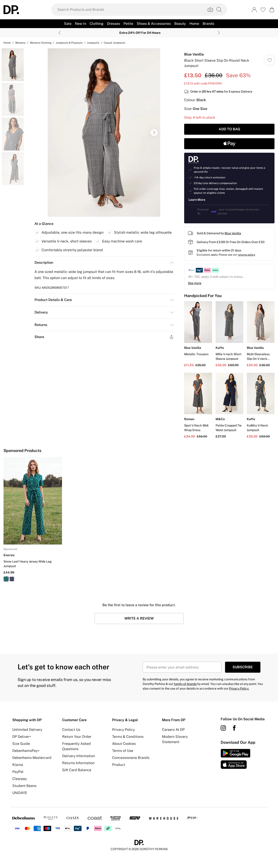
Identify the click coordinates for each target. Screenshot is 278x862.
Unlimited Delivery (27, 730)
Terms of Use (122, 751)
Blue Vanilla (194, 54)
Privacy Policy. (239, 688)
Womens (20, 42)
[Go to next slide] (154, 132)
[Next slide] (219, 32)
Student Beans (24, 786)
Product (118, 765)
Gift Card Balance (76, 770)
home (7, 42)
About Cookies (124, 744)
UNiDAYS (19, 793)
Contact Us (71, 730)
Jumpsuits (93, 42)
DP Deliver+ (21, 737)
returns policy (246, 254)
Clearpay (19, 779)
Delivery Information (78, 756)
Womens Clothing (40, 42)
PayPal (18, 772)
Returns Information (78, 763)
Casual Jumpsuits (114, 42)
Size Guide (21, 744)
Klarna (17, 765)
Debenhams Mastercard (31, 758)
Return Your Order (76, 737)
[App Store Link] (235, 759)
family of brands (185, 684)
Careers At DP (173, 730)
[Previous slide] (59, 32)
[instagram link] (223, 728)
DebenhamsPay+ (26, 751)
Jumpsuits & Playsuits (69, 42)
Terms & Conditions (128, 737)
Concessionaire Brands (130, 758)
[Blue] (11, 579)
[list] (104, 132)
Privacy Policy (123, 730)
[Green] (6, 579)
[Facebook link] (234, 728)
